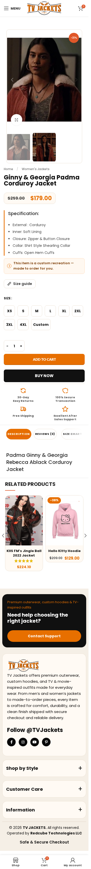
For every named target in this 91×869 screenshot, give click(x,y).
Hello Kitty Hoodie (64, 550)
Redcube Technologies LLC (56, 833)
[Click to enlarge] (16, 119)
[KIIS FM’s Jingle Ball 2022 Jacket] (24, 520)
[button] (12, 80)
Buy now (44, 375)
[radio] (9, 311)
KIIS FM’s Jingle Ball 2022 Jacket (24, 553)
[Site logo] (44, 8)
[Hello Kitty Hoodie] (64, 520)
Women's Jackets (36, 169)
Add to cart (44, 359)
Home (8, 169)
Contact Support (44, 636)
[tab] (18, 434)
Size (7, 298)
